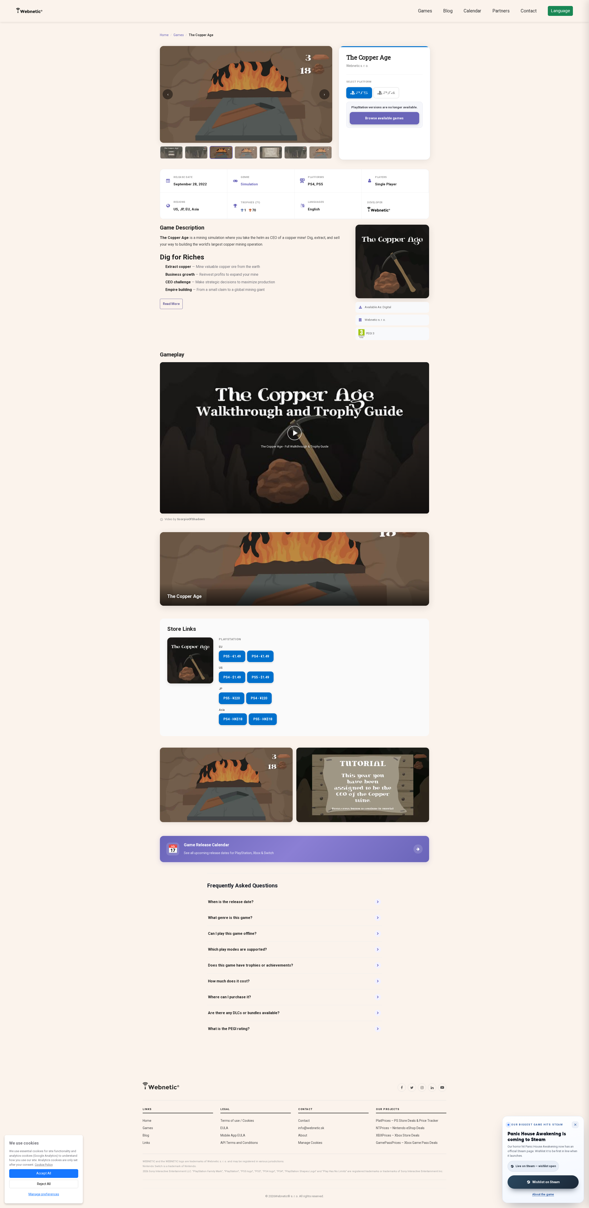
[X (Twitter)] (412, 1087)
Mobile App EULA (232, 1135)
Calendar (472, 11)
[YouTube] (442, 1087)
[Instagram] (422, 1087)
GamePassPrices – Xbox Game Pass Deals (407, 1143)
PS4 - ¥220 (259, 698)
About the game (543, 1194)
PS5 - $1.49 (260, 677)
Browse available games (384, 118)
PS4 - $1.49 (232, 677)
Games (425, 11)
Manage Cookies (310, 1143)
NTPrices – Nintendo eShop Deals (400, 1128)
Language (560, 10)
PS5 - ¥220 (231, 698)
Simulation (249, 184)
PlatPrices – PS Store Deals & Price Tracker (407, 1120)
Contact (529, 11)
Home (164, 35)
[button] (294, 438)
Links (146, 1143)
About (302, 1135)
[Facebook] (402, 1087)
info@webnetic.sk (311, 1128)
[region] (294, 442)
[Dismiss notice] (575, 1124)
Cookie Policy (44, 1164)
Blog (448, 11)
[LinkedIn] (432, 1087)
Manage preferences (44, 1194)
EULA (224, 1128)
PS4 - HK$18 (232, 719)
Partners (501, 11)
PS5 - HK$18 (262, 719)
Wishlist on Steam (546, 1182)
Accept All (43, 1173)
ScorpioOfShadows (191, 519)
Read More (171, 304)
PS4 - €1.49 (260, 656)
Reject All (44, 1184)
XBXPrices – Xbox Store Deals (397, 1135)
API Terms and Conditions (239, 1143)
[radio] (359, 92)
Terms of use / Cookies (237, 1120)
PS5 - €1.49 (232, 656)
